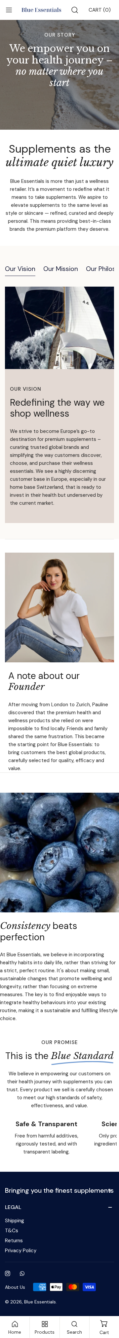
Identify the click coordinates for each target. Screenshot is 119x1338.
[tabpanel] (59, 405)
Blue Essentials (40, 1302)
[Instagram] (7, 1273)
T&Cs (11, 1230)
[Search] (74, 10)
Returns (14, 1240)
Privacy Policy (20, 1250)
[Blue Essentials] (41, 10)
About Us (15, 1287)
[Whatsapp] (22, 1273)
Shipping (14, 1220)
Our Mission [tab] (60, 269)
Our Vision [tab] (20, 269)
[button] (59, 1190)
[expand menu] (9, 10)
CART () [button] (100, 10)
